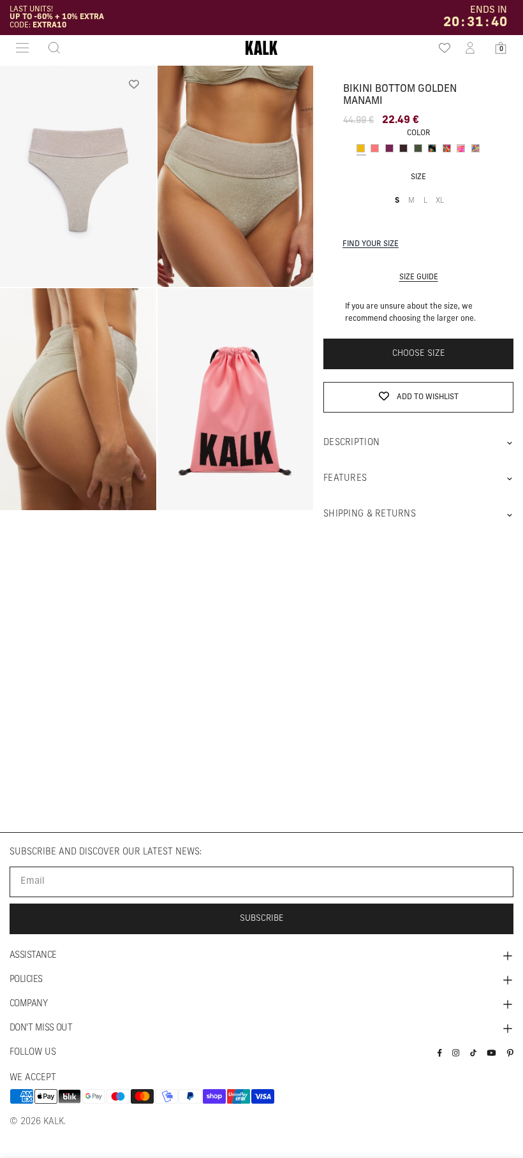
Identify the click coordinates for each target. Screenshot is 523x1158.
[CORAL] (375, 148)
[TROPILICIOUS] (447, 148)
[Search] (50, 48)
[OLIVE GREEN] (418, 148)
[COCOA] (403, 148)
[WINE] (389, 148)
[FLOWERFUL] (475, 148)
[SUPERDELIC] (461, 148)
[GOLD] (361, 148)
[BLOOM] (432, 148)
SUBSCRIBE (262, 918)
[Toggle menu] (22, 47)
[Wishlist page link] (439, 48)
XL (441, 207)
